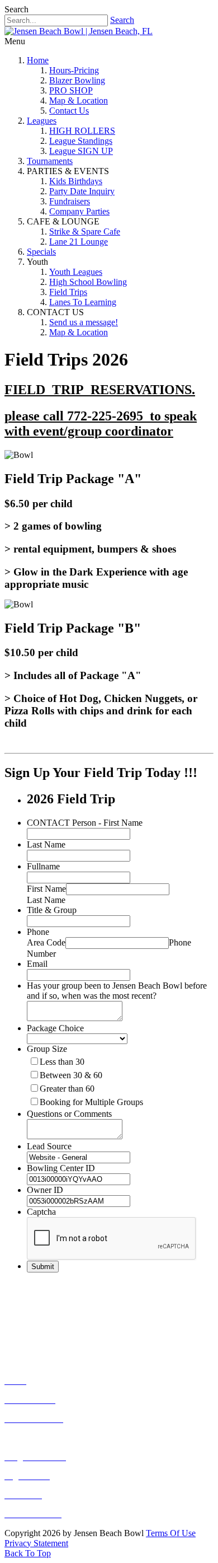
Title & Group (52, 910)
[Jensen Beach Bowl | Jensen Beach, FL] (78, 31)
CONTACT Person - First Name (85, 822)
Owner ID (45, 1190)
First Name (46, 888)
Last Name (46, 844)
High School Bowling (88, 282)
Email (37, 963)
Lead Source (49, 1146)
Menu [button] (14, 41)
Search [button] (16, 9)
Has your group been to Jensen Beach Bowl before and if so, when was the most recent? (117, 990)
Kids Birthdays (75, 181)
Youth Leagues (75, 272)
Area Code (46, 942)
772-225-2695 (74, 1307)
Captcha (41, 1211)
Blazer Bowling (77, 80)
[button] (27, 1553)
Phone (38, 932)
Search (122, 20)
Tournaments (50, 161)
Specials (41, 251)
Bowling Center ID (61, 1168)
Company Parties (79, 211)
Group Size (47, 1049)
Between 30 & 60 (71, 1075)
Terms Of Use (171, 1533)
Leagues (41, 120)
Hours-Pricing (74, 70)
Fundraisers (69, 201)
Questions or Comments (69, 1114)
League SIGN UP (81, 151)
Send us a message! (83, 322)
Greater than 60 (67, 1088)
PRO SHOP (71, 90)
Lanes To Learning (82, 302)
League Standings (80, 141)
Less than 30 (62, 1061)
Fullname (43, 866)
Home (38, 60)
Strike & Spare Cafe (84, 231)
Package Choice (55, 1028)
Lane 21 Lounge (78, 241)
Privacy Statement (36, 1543)
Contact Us (69, 110)
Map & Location (78, 100)
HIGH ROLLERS (82, 130)
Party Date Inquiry (82, 191)
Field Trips (68, 292)
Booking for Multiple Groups (91, 1102)
